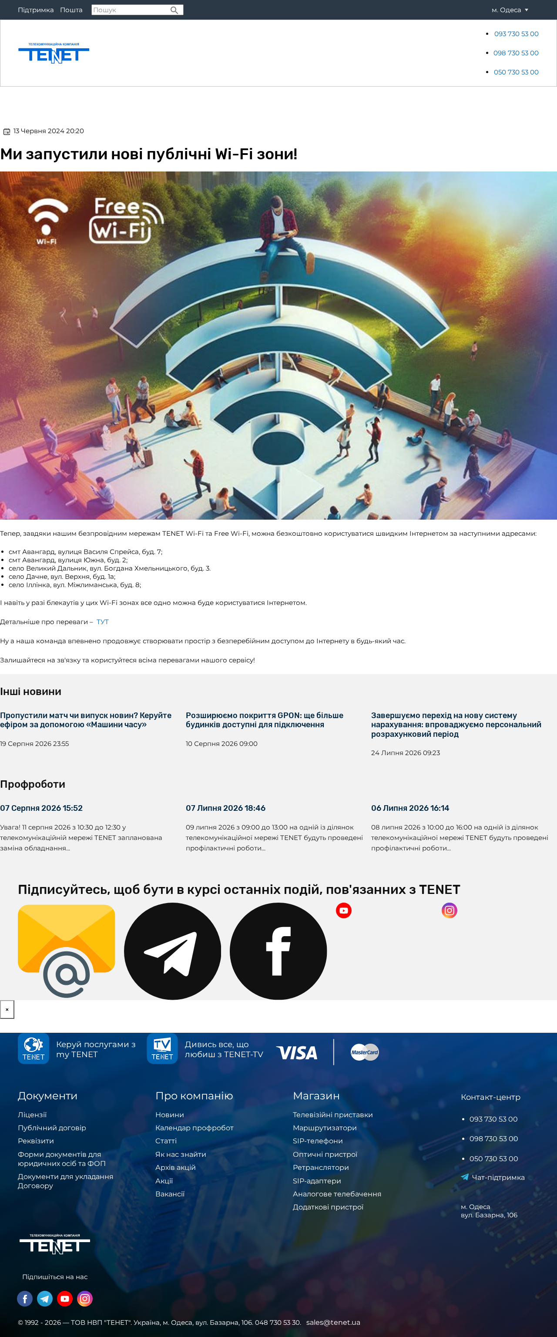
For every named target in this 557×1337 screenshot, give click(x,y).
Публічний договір (52, 1128)
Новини (454, 53)
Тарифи (166, 53)
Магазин (323, 53)
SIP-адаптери (317, 1181)
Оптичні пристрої (325, 1154)
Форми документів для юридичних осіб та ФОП (62, 1159)
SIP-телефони (318, 1141)
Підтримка (36, 10)
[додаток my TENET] (33, 1049)
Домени (359, 53)
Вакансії (170, 1194)
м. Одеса (506, 10)
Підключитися (121, 53)
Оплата (198, 53)
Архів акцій (175, 1167)
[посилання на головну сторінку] (54, 53)
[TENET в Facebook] (25, 1299)
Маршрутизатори (325, 1128)
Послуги (232, 53)
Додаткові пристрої (328, 1207)
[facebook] (278, 951)
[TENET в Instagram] (490, 911)
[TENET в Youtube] (384, 911)
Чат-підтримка (498, 1177)
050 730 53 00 (516, 72)
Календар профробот (194, 1128)
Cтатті (166, 1141)
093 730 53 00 (516, 34)
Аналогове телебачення (337, 1194)
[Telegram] (172, 951)
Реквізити (36, 1141)
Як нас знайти (180, 1154)
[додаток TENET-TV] (162, 1049)
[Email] (66, 951)
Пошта (71, 10)
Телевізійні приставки (333, 1115)
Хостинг (394, 53)
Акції (425, 53)
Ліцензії (32, 1115)
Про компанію (278, 53)
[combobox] (137, 9)
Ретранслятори (321, 1167)
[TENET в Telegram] (45, 1299)
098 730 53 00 (516, 53)
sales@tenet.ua (333, 1322)
